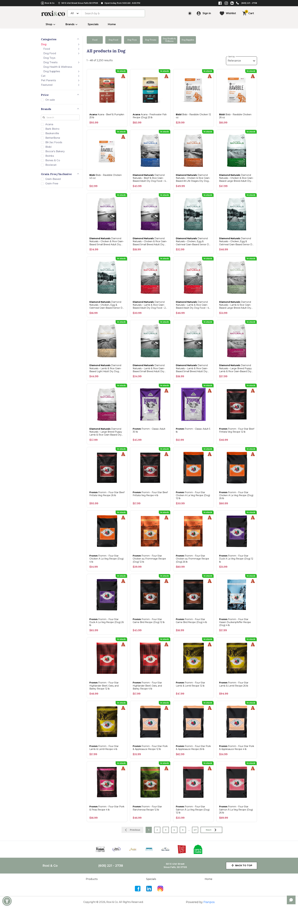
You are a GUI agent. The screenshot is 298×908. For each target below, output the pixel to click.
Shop (49, 24)
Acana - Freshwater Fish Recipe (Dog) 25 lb (150, 116)
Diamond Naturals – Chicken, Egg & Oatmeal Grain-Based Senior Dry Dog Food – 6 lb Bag (106, 305)
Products (91, 879)
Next (208, 829)
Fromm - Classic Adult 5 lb (193, 430)
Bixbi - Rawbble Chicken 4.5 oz (105, 176)
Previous (135, 829)
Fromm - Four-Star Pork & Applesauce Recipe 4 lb (236, 748)
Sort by (231, 56)
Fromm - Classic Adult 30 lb (149, 430)
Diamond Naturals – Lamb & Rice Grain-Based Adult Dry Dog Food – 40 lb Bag (193, 305)
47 (195, 829)
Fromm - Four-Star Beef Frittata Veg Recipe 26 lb (106, 494)
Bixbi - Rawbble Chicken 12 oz (193, 116)
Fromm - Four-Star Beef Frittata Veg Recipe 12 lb (236, 430)
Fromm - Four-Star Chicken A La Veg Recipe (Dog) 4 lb (106, 558)
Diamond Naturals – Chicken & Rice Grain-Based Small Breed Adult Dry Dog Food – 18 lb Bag (106, 241)
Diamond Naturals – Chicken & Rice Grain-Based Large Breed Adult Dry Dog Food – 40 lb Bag (236, 178)
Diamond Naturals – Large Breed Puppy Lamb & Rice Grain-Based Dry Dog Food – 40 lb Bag (105, 431)
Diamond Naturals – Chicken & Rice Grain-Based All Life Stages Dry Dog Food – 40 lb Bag (193, 178)
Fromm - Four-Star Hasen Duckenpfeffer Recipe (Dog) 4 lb (235, 622)
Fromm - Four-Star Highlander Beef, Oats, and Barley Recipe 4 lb (147, 685)
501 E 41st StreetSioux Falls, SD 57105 (175, 865)
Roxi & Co (49, 3)
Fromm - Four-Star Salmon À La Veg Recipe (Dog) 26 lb (236, 809)
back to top (243, 865)
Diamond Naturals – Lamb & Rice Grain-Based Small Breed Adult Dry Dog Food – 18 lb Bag (149, 368)
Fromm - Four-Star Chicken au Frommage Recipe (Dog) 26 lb (192, 558)
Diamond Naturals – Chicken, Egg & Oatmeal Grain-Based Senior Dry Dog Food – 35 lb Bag (236, 241)
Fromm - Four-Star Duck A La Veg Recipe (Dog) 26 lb (106, 622)
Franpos (209, 902)
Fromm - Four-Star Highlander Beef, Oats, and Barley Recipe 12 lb (104, 685)
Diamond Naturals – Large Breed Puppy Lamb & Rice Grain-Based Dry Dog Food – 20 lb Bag (235, 368)
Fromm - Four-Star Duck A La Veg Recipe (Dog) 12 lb (236, 558)
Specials (93, 24)
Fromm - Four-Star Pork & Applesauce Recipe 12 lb (150, 748)
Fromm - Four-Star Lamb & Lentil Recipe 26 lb (233, 684)
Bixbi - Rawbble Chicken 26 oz (235, 116)
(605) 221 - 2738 (249, 3)
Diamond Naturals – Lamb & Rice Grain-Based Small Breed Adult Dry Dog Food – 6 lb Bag (192, 368)
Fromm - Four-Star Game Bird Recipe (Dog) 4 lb (191, 621)
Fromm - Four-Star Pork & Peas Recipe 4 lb (106, 808)
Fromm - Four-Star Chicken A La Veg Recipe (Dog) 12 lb (193, 495)
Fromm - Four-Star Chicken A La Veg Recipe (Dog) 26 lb (236, 495)
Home (112, 24)
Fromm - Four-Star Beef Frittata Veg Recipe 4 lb (150, 494)
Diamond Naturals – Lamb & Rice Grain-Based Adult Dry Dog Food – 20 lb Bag (150, 305)
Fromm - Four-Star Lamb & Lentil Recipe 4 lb (104, 748)
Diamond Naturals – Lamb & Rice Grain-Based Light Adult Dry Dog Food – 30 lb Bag (105, 368)
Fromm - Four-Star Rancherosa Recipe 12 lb (147, 808)
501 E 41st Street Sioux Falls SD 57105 (79, 3)
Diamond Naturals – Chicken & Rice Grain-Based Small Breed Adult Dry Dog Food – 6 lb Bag (150, 241)
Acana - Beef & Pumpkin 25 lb (106, 116)
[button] (7, 901)
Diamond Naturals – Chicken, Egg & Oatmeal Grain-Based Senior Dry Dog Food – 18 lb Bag (193, 241)
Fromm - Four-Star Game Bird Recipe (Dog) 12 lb (149, 621)
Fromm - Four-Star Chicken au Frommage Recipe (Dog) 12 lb (149, 558)
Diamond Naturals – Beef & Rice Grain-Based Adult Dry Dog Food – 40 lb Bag (150, 178)
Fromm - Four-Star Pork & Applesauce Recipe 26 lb (193, 748)
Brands (69, 24)
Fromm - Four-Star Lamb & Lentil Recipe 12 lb (190, 684)
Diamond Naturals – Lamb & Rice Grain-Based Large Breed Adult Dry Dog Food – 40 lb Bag (235, 305)
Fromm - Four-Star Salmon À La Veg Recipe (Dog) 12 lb (193, 809)
